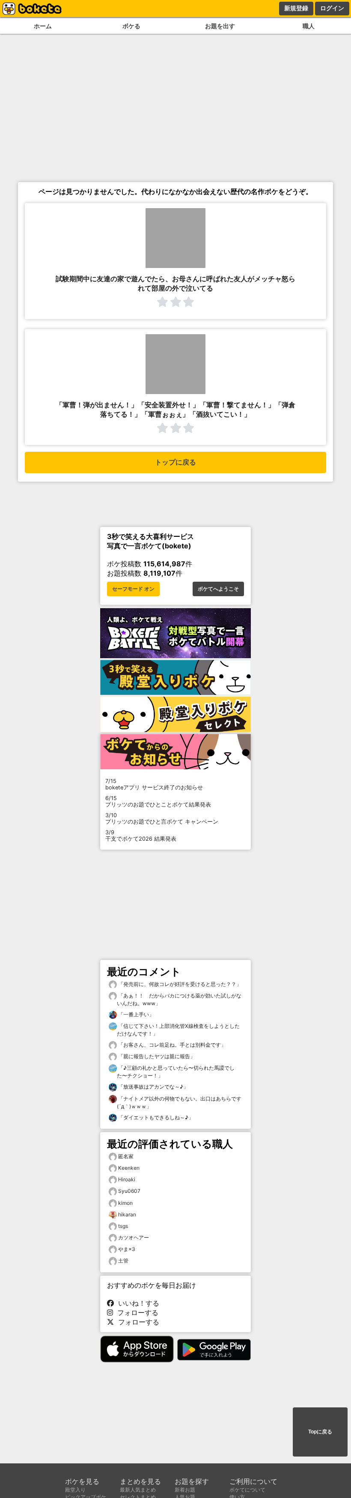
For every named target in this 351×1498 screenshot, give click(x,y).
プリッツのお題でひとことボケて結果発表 (158, 801)
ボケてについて (247, 1489)
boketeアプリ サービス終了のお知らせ (154, 784)
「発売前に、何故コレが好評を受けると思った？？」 (179, 984)
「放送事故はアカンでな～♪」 (152, 1086)
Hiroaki (126, 1179)
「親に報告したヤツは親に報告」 (156, 1056)
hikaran (127, 1214)
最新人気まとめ (138, 1489)
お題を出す (220, 25)
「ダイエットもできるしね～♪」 (155, 1117)
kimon (125, 1203)
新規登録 (296, 8)
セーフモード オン (133, 589)
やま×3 (126, 1249)
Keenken (129, 1168)
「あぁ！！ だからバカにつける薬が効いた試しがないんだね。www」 (179, 999)
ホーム (43, 25)
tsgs (123, 1226)
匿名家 (126, 1156)
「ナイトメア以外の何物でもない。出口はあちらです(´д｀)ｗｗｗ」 (179, 1102)
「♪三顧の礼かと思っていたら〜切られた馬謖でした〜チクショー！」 (176, 1072)
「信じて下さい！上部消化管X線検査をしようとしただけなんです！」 (178, 1030)
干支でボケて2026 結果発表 (140, 835)
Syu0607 (129, 1191)
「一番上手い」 (135, 1014)
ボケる (131, 25)
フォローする (135, 1312)
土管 (123, 1260)
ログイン (332, 8)
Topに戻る (320, 1432)
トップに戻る (175, 462)
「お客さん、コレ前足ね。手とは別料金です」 (171, 1045)
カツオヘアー (133, 1237)
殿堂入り (75, 1489)
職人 (309, 25)
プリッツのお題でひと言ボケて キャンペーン (161, 818)
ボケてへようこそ (218, 589)
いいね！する (136, 1303)
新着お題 (185, 1489)
